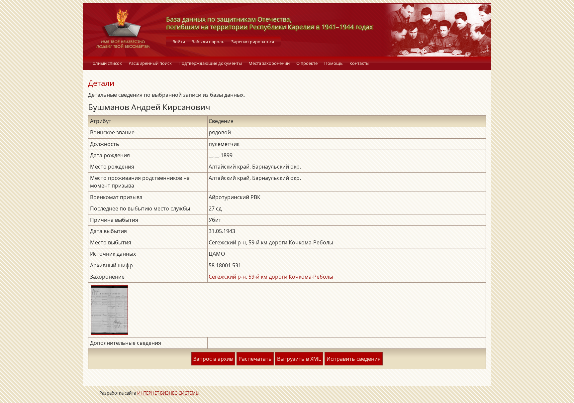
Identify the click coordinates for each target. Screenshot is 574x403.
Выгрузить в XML (299, 358)
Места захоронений (269, 63)
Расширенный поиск (150, 63)
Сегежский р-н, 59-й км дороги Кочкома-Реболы (271, 276)
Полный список (105, 63)
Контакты (359, 63)
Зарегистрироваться (252, 42)
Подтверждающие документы (210, 63)
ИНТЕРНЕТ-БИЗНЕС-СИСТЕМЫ (168, 393)
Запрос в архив (213, 358)
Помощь (333, 63)
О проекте (307, 63)
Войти (178, 42)
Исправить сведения (354, 358)
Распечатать (255, 358)
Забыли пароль (208, 42)
